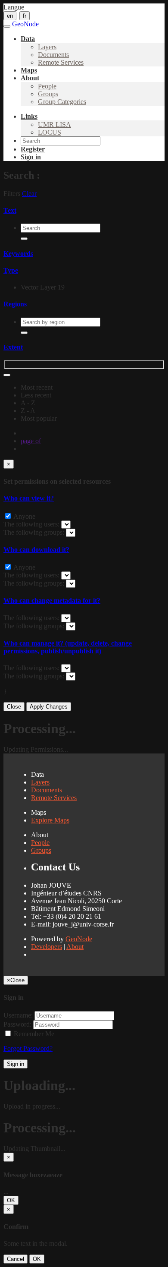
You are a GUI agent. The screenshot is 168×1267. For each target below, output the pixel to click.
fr (24, 16)
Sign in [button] (31, 157)
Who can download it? (36, 549)
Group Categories (62, 101)
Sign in (15, 1064)
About (75, 946)
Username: (18, 1015)
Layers (47, 46)
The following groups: (34, 532)
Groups (48, 94)
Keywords (18, 253)
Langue (13, 7)
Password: (17, 1024)
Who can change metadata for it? (51, 600)
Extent (13, 347)
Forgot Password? (28, 1048)
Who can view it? (28, 498)
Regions (15, 304)
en (10, 16)
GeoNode (78, 938)
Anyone (23, 516)
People (47, 86)
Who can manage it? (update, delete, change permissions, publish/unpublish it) (67, 647)
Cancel (15, 1259)
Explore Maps (50, 820)
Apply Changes (49, 706)
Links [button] (29, 116)
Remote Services (61, 62)
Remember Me (33, 1033)
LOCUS (49, 132)
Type (10, 270)
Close (14, 706)
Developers (46, 946)
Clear (29, 193)
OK (11, 1200)
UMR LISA (54, 124)
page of (31, 440)
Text (9, 210)
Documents (53, 54)
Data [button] (28, 38)
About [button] (30, 78)
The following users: (32, 524)
